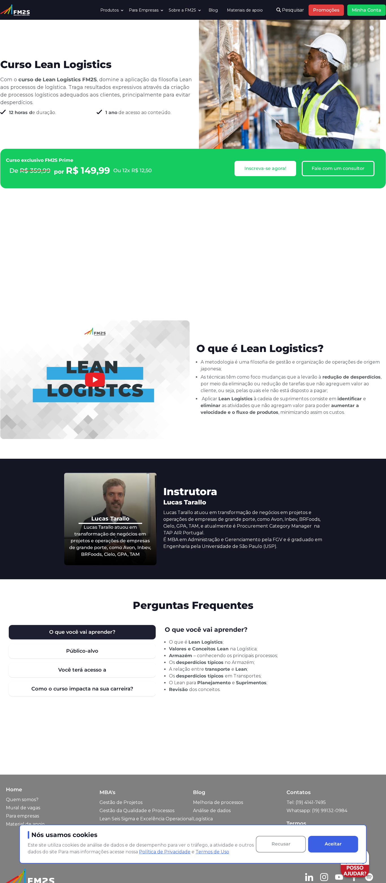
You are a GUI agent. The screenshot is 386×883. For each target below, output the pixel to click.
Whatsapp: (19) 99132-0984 (317, 810)
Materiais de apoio (245, 10)
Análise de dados (212, 810)
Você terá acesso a (82, 670)
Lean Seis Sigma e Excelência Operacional (146, 818)
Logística (203, 818)
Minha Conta (366, 10)
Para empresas (22, 816)
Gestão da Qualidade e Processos (136, 810)
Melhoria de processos (218, 802)
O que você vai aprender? (82, 632)
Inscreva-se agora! (265, 168)
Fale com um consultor (338, 168)
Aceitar (333, 844)
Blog (213, 10)
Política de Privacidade (164, 851)
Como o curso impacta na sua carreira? (82, 689)
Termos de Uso (212, 851)
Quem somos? (22, 799)
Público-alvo (82, 651)
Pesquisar (292, 10)
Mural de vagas (23, 807)
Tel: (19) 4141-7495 (306, 802)
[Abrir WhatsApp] (14, 868)
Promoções (326, 10)
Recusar (281, 844)
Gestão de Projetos (120, 802)
